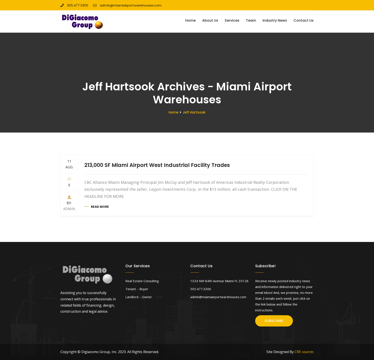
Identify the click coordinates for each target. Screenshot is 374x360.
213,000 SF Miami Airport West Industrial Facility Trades (157, 165)
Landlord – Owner (138, 297)
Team (251, 20)
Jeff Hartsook (194, 112)
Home (190, 20)
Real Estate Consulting (142, 281)
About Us (210, 20)
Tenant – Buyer (136, 289)
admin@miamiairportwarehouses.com (131, 5)
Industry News (275, 20)
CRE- (304, 351)
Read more (100, 207)
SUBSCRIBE (274, 320)
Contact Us (303, 20)
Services (232, 20)
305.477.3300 (77, 5)
